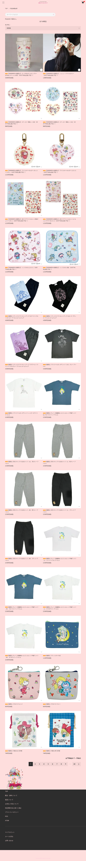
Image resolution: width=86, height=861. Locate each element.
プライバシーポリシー (12, 812)
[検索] (53, 14)
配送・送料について (11, 795)
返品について (9, 799)
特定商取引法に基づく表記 (13, 808)
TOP (6, 8)
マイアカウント (10, 832)
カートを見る (9, 836)
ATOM (7, 820)
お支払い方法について (12, 804)
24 (74, 764)
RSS (6, 816)
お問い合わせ (9, 840)
